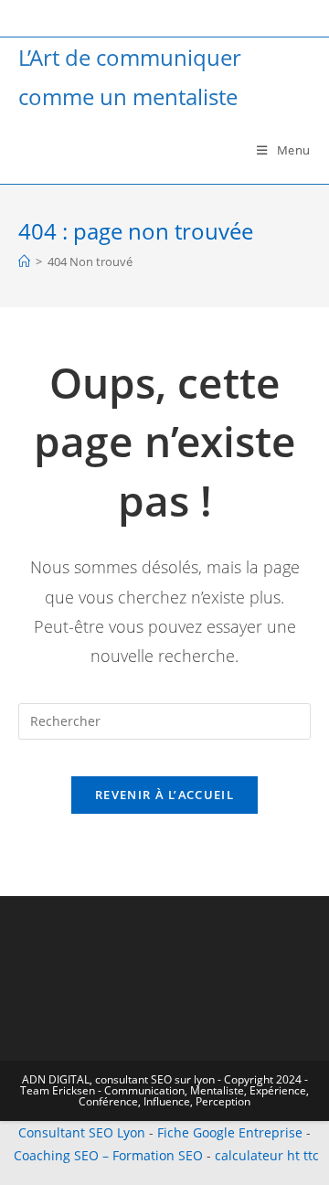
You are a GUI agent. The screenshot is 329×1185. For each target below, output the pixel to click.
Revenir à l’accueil (164, 794)
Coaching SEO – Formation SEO (108, 1155)
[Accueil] (24, 261)
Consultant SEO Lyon (81, 1132)
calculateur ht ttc (267, 1155)
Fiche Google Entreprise (229, 1132)
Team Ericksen (57, 1090)
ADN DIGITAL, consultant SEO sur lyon (118, 1079)
